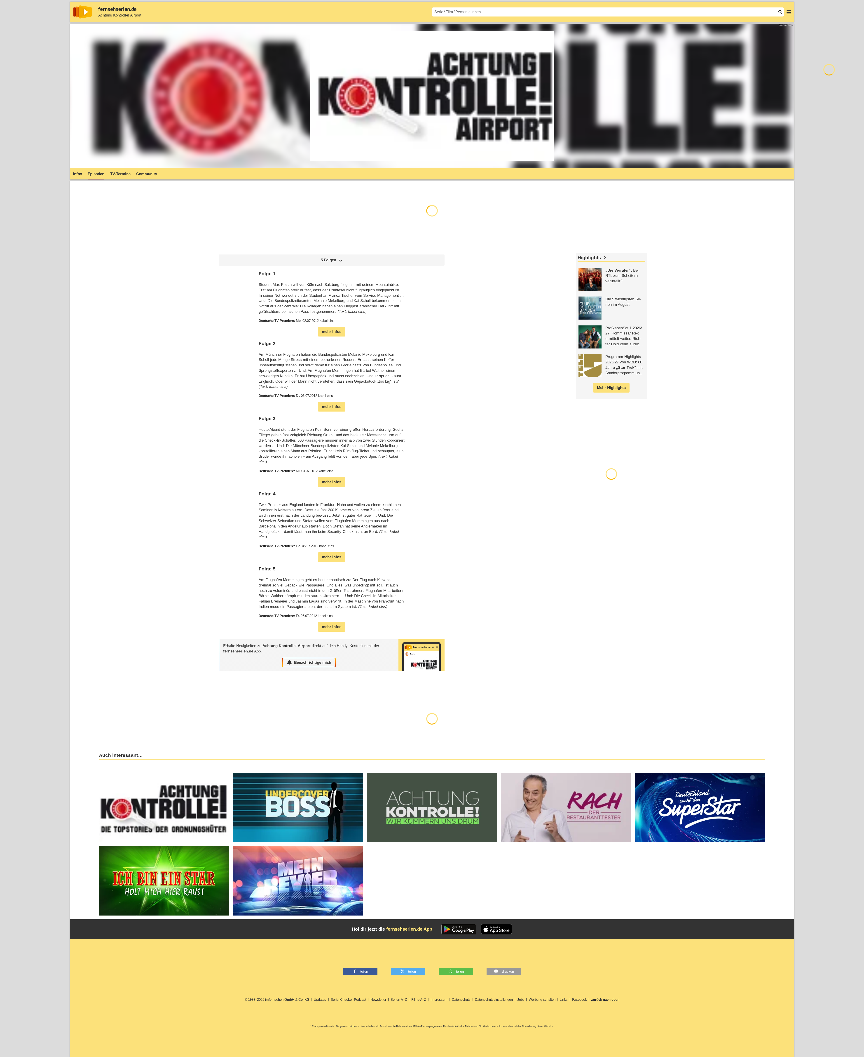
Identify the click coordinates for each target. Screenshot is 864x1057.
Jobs (520, 999)
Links (564, 999)
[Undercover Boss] (298, 807)
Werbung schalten (542, 999)
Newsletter (378, 999)
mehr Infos (331, 332)
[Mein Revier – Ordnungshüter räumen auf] (298, 881)
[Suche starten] (780, 11)
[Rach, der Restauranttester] (566, 807)
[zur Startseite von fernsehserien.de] (82, 12)
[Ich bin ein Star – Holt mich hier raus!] (164, 881)
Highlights (589, 257)
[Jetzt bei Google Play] (458, 929)
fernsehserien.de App (409, 929)
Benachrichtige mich (312, 662)
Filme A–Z (418, 999)
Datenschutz (461, 999)
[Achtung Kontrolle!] (432, 807)
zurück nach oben (605, 999)
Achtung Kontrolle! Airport (119, 15)
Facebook (579, 999)
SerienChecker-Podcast (348, 999)
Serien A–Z (399, 999)
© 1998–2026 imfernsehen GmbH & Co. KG (277, 999)
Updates (320, 999)
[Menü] (788, 12)
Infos (77, 174)
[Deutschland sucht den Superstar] (700, 807)
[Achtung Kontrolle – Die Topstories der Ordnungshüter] (164, 807)
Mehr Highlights (611, 388)
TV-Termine (120, 174)
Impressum (439, 999)
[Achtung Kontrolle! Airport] (421, 655)
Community (146, 174)
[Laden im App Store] (496, 929)
